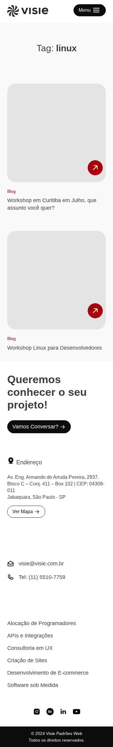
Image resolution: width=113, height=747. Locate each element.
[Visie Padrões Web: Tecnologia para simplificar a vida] (35, 11)
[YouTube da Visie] (76, 712)
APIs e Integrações (30, 636)
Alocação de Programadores (41, 623)
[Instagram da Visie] (36, 712)
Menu (85, 10)
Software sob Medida (32, 685)
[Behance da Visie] (50, 712)
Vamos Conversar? (35, 427)
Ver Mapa (22, 511)
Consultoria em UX (30, 648)
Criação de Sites (27, 660)
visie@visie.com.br (41, 564)
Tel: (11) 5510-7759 (42, 577)
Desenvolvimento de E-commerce (48, 673)
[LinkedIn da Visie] (63, 712)
